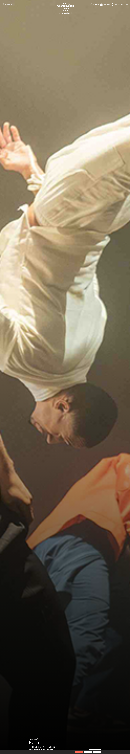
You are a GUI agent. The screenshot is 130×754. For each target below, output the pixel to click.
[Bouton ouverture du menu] (126, 4)
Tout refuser (88, 752)
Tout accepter (79, 752)
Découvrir (95, 750)
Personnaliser (97, 752)
